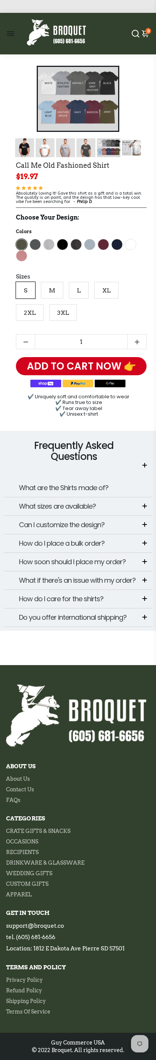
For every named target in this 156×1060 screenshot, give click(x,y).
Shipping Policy (26, 1001)
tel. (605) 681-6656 (30, 937)
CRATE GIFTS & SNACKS (38, 831)
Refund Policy (24, 990)
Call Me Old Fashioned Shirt (62, 165)
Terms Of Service (28, 1012)
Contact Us (20, 789)
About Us (18, 779)
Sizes (23, 276)
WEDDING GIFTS (29, 873)
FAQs (13, 800)
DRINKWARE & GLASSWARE (45, 863)
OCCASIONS (22, 842)
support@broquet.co (35, 925)
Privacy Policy (24, 980)
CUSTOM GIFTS (27, 884)
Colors (23, 231)
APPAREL (19, 894)
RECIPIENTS (22, 852)
